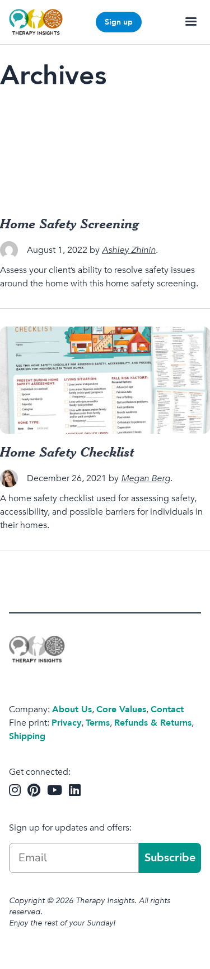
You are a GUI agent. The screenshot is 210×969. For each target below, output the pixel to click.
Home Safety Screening (69, 223)
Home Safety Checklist (67, 451)
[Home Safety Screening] (105, 151)
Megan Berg (145, 478)
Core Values (121, 709)
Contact (167, 709)
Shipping (27, 736)
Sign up (119, 22)
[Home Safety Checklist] (105, 380)
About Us (72, 709)
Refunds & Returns (153, 723)
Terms (98, 723)
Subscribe (169, 857)
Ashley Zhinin (129, 250)
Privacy (66, 723)
